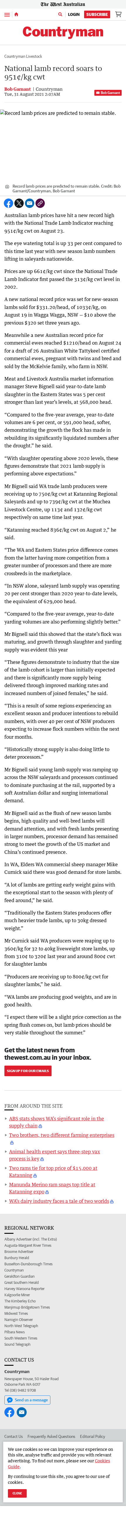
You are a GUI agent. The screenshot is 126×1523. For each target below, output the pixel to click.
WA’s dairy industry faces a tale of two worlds (59, 1201)
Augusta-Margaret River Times (27, 1245)
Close (17, 1493)
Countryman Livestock (23, 56)
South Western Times (20, 1338)
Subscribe (97, 14)
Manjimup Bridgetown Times (27, 1307)
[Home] (16, 14)
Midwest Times (16, 1313)
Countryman (14, 1270)
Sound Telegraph (17, 1344)
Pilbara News (14, 1332)
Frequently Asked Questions (51, 1436)
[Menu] (7, 14)
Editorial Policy (92, 1436)
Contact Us (13, 1436)
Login (74, 14)
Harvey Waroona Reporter (24, 1288)
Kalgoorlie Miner (17, 1295)
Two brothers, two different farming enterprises (61, 1135)
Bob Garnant (110, 93)
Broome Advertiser (18, 1251)
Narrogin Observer (18, 1319)
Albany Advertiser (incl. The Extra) (30, 1239)
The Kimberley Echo (20, 1301)
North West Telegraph (21, 1326)
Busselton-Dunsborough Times (28, 1264)
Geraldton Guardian (19, 1276)
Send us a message (31, 1400)
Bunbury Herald (16, 1258)
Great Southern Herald (21, 1282)
